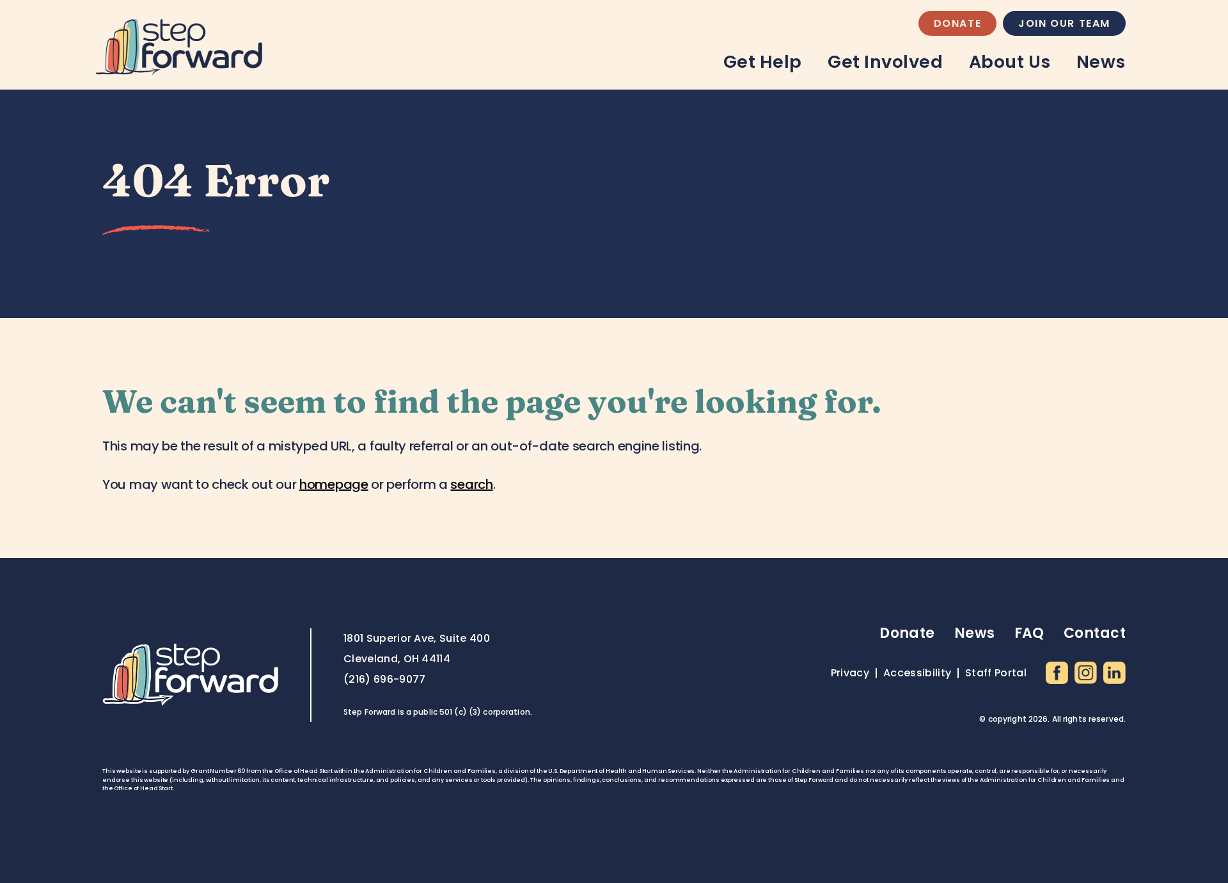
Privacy (850, 673)
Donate (958, 23)
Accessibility (917, 673)
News (1101, 62)
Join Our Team (1064, 23)
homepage (333, 484)
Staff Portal (996, 673)
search (471, 484)
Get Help (762, 62)
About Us (1010, 62)
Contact (1095, 633)
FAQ (1029, 633)
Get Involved (885, 62)
